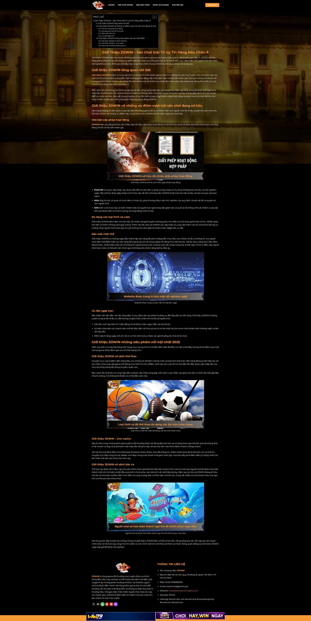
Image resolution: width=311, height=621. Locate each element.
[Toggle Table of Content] (153, 17)
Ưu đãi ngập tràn (108, 36)
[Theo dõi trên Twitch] (116, 604)
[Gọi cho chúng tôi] (102, 604)
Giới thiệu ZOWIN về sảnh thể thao (114, 41)
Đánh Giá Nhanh (161, 5)
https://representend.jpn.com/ (183, 591)
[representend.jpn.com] (98, 4)
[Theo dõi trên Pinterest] (107, 604)
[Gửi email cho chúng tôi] (98, 604)
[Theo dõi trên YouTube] (111, 604)
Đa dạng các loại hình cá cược (113, 31)
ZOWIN (111, 5)
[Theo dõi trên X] (94, 604)
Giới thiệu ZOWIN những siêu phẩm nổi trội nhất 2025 (122, 38)
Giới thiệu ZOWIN (101, 75)
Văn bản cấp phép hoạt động (112, 29)
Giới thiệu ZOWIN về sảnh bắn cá (114, 46)
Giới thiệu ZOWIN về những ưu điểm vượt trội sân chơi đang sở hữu (127, 26)
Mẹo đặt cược (143, 5)
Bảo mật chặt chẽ (108, 33)
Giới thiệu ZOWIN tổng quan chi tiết (113, 23)
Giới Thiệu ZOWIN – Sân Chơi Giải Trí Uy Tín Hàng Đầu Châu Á (122, 20)
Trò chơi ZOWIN (125, 5)
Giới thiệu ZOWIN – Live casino (113, 43)
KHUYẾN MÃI (177, 5)
